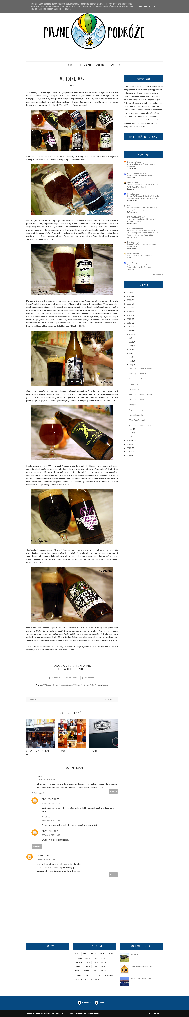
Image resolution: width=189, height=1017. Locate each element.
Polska (77, 954)
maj (130, 361)
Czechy (85, 954)
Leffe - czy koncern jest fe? (141, 966)
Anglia (101, 954)
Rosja (95, 971)
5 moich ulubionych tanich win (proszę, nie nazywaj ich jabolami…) (142, 208)
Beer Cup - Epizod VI (137, 399)
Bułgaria (97, 975)
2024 (129, 300)
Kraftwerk (85, 685)
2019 (129, 319)
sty (130, 436)
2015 (129, 440)
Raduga (105, 685)
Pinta (92, 685)
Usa (96, 958)
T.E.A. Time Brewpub (137, 420)
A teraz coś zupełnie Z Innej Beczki (38, 753)
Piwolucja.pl (132, 205)
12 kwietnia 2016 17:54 (51, 820)
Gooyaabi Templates (75, 1013)
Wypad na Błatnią (136, 410)
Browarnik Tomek (134, 162)
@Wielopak (47, 685)
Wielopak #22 (134, 404)
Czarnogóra (109, 975)
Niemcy (110, 954)
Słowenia (104, 971)
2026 (129, 292)
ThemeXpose (48, 1013)
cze (130, 357)
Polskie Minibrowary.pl (136, 173)
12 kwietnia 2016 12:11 (51, 803)
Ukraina (78, 975)
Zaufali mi (116, 65)
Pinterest (89, 678)
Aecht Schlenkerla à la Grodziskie (139, 256)
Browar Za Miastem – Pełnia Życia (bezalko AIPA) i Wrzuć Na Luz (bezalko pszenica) (143, 197)
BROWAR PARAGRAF (136, 217)
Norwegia (78, 958)
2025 (129, 296)
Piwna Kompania (134, 263)
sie (130, 349)
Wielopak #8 (63, 751)
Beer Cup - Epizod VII (137, 374)
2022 (129, 308)
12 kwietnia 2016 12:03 (46, 779)
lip (130, 353)
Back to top (155, 1014)
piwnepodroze (50, 799)
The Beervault (133, 242)
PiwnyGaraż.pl (133, 253)
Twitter (73, 678)
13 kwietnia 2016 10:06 (46, 859)
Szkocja (104, 958)
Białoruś (104, 966)
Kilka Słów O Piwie (135, 228)
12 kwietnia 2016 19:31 (51, 835)
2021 (129, 311)
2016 (129, 330)
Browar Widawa (73, 685)
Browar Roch (136, 954)
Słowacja (88, 958)
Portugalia (79, 962)
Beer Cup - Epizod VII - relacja (140, 368)
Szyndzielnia (133, 384)
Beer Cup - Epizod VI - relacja (140, 394)
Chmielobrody (133, 194)
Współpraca (101, 65)
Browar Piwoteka (59, 685)
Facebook (56, 678)
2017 (129, 327)
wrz (130, 346)
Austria (77, 966)
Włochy (104, 962)
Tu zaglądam (85, 65)
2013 (129, 448)
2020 (129, 315)
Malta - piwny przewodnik (141, 978)
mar (130, 429)
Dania (88, 962)
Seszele (97, 979)
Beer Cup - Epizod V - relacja (140, 425)
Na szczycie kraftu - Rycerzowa (141, 379)
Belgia (93, 954)
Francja (77, 971)
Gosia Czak (43, 855)
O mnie (71, 65)
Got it (156, 6)
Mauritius (78, 979)
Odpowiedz (113, 791)
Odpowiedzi (39, 793)
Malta (96, 962)
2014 (129, 444)
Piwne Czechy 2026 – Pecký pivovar (140, 175)
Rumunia (88, 979)
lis (130, 338)
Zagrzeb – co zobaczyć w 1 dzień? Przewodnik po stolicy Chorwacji (139, 266)
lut (130, 433)
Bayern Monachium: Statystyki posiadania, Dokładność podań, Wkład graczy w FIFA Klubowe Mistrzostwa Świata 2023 (143, 232)
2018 (129, 323)
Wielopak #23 (134, 389)
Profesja (98, 685)
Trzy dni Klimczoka (136, 415)
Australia (87, 975)
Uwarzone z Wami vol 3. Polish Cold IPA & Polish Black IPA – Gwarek (142, 186)
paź (130, 342)
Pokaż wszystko (158, 274)
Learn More (144, 6)
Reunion (87, 971)
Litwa (95, 966)
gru (130, 334)
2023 (129, 304)
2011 (129, 455)
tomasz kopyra (133, 182)
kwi (130, 365)
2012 (129, 452)
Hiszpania (86, 966)
